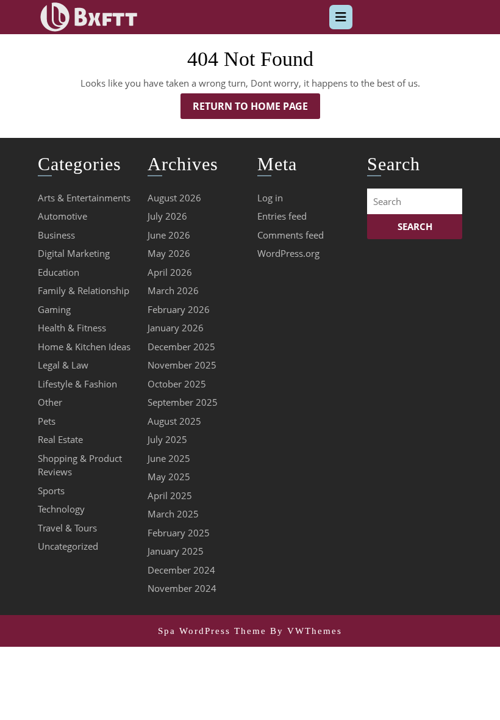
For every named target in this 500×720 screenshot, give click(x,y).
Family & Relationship (83, 290)
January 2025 (176, 551)
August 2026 (174, 198)
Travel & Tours (67, 528)
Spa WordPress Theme (212, 631)
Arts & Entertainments (84, 198)
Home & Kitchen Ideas (84, 346)
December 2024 (181, 570)
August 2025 (174, 421)
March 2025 (173, 514)
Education (58, 272)
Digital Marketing (74, 253)
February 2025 (179, 533)
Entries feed (282, 216)
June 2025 (169, 458)
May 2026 (169, 253)
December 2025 (181, 346)
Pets (46, 421)
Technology (61, 509)
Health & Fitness (72, 328)
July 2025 (167, 439)
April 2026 (170, 272)
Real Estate (60, 439)
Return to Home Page (256, 109)
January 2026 (176, 328)
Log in (270, 198)
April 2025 (170, 495)
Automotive (62, 216)
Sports (51, 490)
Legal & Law (63, 365)
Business (56, 235)
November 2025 (182, 365)
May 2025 (169, 476)
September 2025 (183, 402)
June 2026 (169, 235)
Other (50, 402)
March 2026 (173, 290)
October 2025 (177, 384)
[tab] (340, 17)
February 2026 (179, 309)
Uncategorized (68, 546)
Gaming (54, 309)
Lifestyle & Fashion (77, 384)
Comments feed (290, 235)
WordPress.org (288, 253)
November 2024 (182, 588)
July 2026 (167, 216)
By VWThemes (306, 631)
